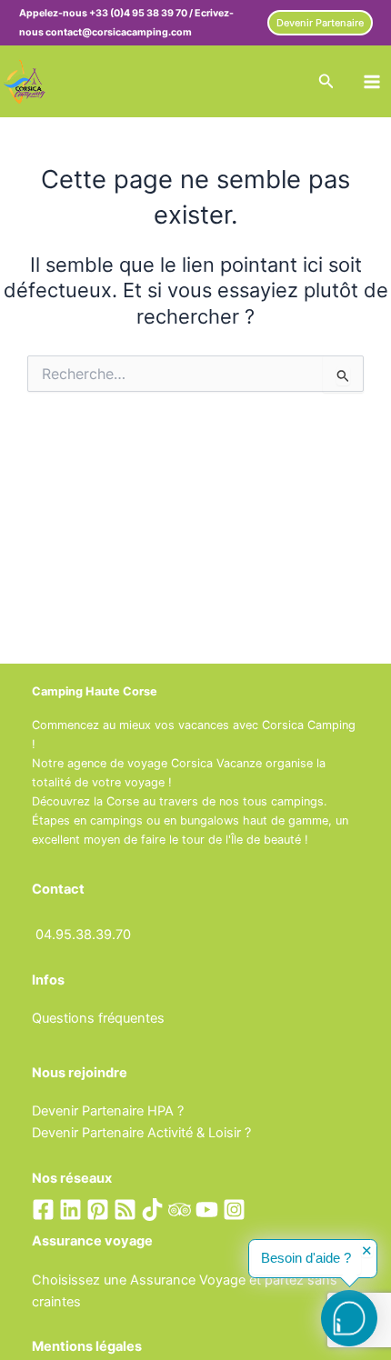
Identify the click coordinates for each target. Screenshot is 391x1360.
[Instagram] (234, 1209)
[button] (320, 23)
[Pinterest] (97, 1209)
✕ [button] (367, 1251)
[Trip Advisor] (179, 1209)
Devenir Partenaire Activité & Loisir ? (141, 1133)
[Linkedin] (70, 1209)
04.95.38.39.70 (83, 934)
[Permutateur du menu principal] (372, 82)
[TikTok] (152, 1209)
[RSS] (125, 1209)
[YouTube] (207, 1209)
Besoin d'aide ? (306, 1258)
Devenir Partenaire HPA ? (108, 1111)
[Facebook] (43, 1209)
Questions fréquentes (98, 1018)
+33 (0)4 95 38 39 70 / (142, 13)
